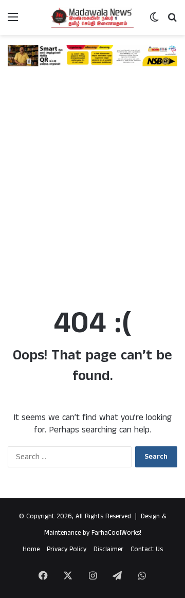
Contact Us (147, 549)
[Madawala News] (92, 17)
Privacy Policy (66, 549)
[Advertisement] (92, 194)
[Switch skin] (154, 21)
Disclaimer (108, 549)
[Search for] (172, 21)
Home (31, 549)
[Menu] (13, 21)
